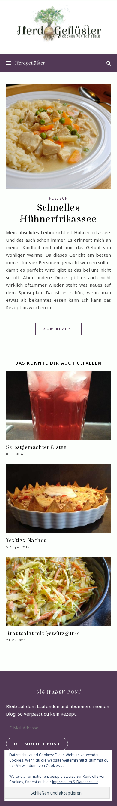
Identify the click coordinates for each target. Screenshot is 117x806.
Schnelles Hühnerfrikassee (58, 213)
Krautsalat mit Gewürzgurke (43, 633)
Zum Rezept (58, 328)
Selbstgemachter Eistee (36, 447)
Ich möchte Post (37, 743)
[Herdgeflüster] (58, 26)
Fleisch (58, 198)
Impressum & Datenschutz (75, 781)
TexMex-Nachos (26, 540)
